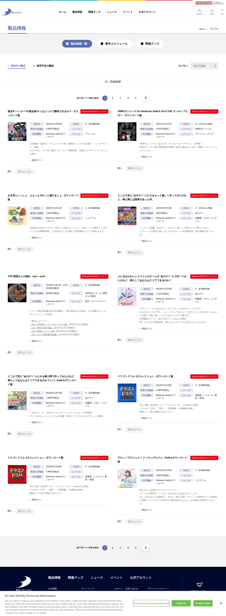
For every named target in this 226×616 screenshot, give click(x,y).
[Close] (221, 603)
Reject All (181, 603)
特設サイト (37, 160)
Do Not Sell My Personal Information (151, 603)
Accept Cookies (203, 603)
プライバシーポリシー (158, 588)
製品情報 (54, 577)
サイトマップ (87, 588)
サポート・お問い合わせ (126, 588)
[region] (113, 603)
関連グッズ (152, 43)
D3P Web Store (199, 591)
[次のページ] (145, 98)
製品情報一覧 (79, 43)
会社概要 (52, 588)
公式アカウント (141, 577)
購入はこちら (24, 171)
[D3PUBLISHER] (12, 15)
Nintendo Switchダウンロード (94, 111)
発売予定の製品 (45, 65)
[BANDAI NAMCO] (210, 3)
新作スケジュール (116, 43)
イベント (116, 577)
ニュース (97, 577)
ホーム (202, 29)
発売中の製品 (18, 65)
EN (222, 14)
